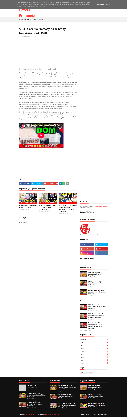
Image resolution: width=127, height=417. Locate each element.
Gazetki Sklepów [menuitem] (38, 19)
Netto (94, 348)
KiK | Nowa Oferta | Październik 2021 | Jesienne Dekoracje (97, 306)
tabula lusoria (31, 385)
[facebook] (87, 244)
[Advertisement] (48, 53)
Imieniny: (100, 206)
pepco (94, 351)
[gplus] (87, 249)
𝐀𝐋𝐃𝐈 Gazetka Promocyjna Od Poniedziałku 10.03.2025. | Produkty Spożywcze (68, 208)
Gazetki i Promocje (25, 36)
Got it (108, 4)
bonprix (94, 357)
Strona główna (22, 25)
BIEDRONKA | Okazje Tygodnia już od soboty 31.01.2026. (95, 283)
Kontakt (94, 414)
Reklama (88, 414)
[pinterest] (101, 249)
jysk (94, 354)
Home (82, 414)
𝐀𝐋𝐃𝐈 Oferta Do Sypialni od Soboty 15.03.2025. (28, 206)
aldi (28, 25)
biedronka (94, 339)
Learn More (100, 4)
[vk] (101, 253)
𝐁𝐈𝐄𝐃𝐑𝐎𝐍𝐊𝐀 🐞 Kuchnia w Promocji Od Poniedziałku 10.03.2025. (96, 292)
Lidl (94, 342)
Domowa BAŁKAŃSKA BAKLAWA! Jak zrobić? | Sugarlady (95, 274)
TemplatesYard (32, 414)
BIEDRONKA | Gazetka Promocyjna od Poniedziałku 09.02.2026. (36, 395)
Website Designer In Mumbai (51, 414)
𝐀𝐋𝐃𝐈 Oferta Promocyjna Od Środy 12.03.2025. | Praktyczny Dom (47, 207)
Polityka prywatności (103, 414)
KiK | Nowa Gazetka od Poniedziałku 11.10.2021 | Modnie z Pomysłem (96, 315)
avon (94, 363)
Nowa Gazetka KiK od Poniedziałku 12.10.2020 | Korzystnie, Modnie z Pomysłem (96, 325)
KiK (94, 360)
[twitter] (101, 244)
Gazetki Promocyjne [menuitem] (25, 19)
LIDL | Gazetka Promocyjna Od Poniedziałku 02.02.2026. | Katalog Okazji (67, 405)
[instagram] (87, 253)
